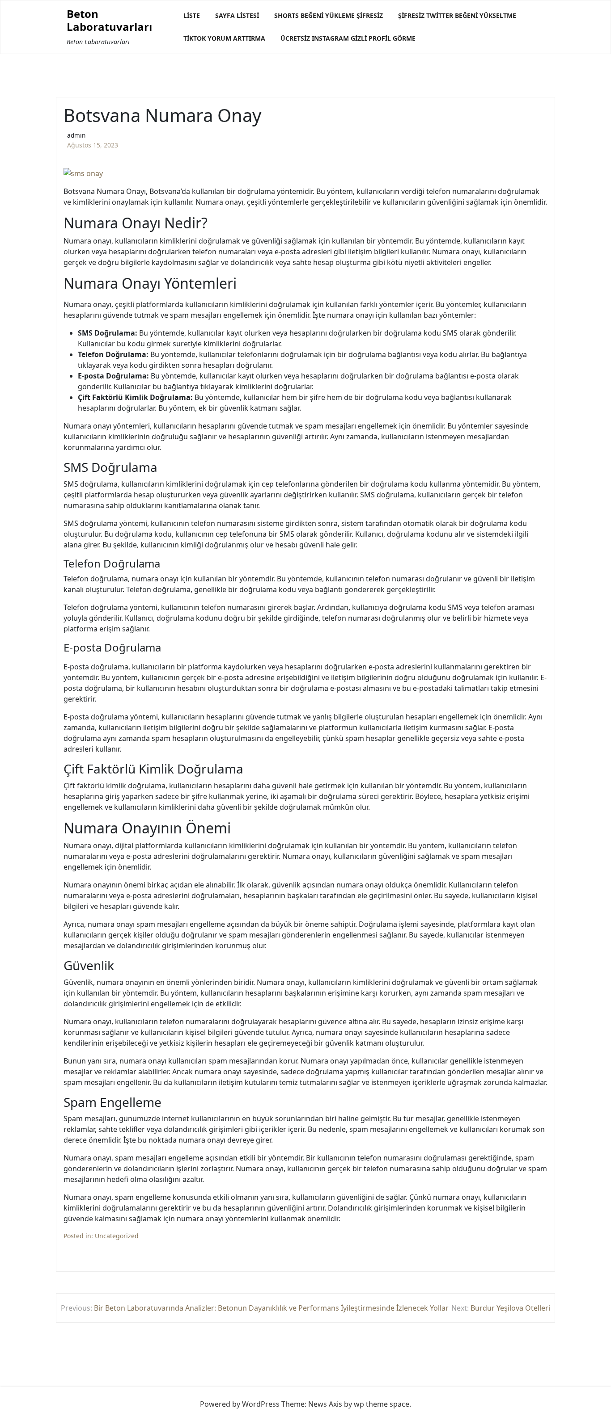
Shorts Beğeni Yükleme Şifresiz (328, 15)
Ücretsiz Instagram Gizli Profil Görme (348, 38)
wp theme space (381, 1404)
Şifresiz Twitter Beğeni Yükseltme (457, 15)
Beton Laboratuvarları (109, 21)
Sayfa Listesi (237, 15)
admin (76, 135)
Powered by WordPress (240, 1404)
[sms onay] (83, 173)
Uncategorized (117, 1236)
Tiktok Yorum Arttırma (224, 38)
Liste (191, 15)
